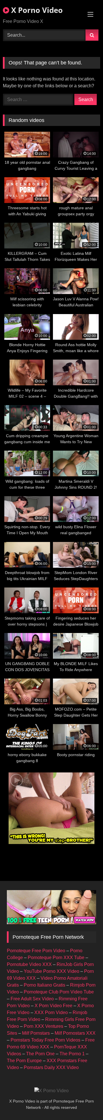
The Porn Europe (24, 1060)
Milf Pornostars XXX (75, 1033)
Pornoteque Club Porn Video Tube (59, 991)
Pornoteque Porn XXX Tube (56, 957)
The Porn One (40, 1053)
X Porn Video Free (53, 1005)
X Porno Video (36, 10)
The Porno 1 (72, 1053)
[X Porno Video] (51, 1090)
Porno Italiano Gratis (44, 985)
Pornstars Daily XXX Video (51, 1067)
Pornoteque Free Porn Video (36, 950)
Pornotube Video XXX (29, 964)
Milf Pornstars (36, 1033)
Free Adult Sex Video (32, 998)
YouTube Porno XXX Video (51, 971)
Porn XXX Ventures (43, 1026)
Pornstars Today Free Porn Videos (45, 1040)
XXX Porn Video (51, 1012)
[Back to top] (85, 1103)
